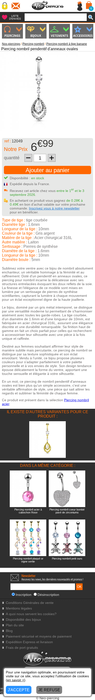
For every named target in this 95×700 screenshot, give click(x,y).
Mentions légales (19, 608)
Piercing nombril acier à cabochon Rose (28, 511)
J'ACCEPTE (18, 690)
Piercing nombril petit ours (67, 558)
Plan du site (15, 625)
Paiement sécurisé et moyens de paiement (39, 636)
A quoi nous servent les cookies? (31, 614)
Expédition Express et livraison (29, 642)
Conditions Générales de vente (30, 603)
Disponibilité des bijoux (23, 619)
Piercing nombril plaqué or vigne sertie (28, 560)
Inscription (23, 595)
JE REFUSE (49, 690)
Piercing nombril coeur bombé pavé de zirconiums (67, 511)
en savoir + (15, 680)
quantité (11, 157)
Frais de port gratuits (22, 648)
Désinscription (48, 595)
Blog (9, 631)
